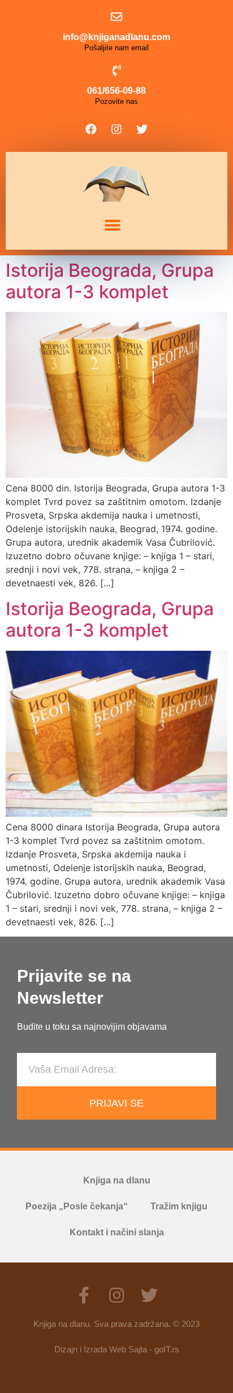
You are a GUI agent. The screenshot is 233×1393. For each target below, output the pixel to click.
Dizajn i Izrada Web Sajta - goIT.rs (116, 1349)
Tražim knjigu (179, 1206)
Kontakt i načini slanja (117, 1232)
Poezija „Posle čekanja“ (76, 1206)
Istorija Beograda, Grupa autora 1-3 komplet (110, 281)
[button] (112, 225)
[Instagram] (116, 129)
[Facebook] (91, 129)
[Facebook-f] (84, 1295)
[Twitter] (142, 129)
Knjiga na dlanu (116, 1180)
